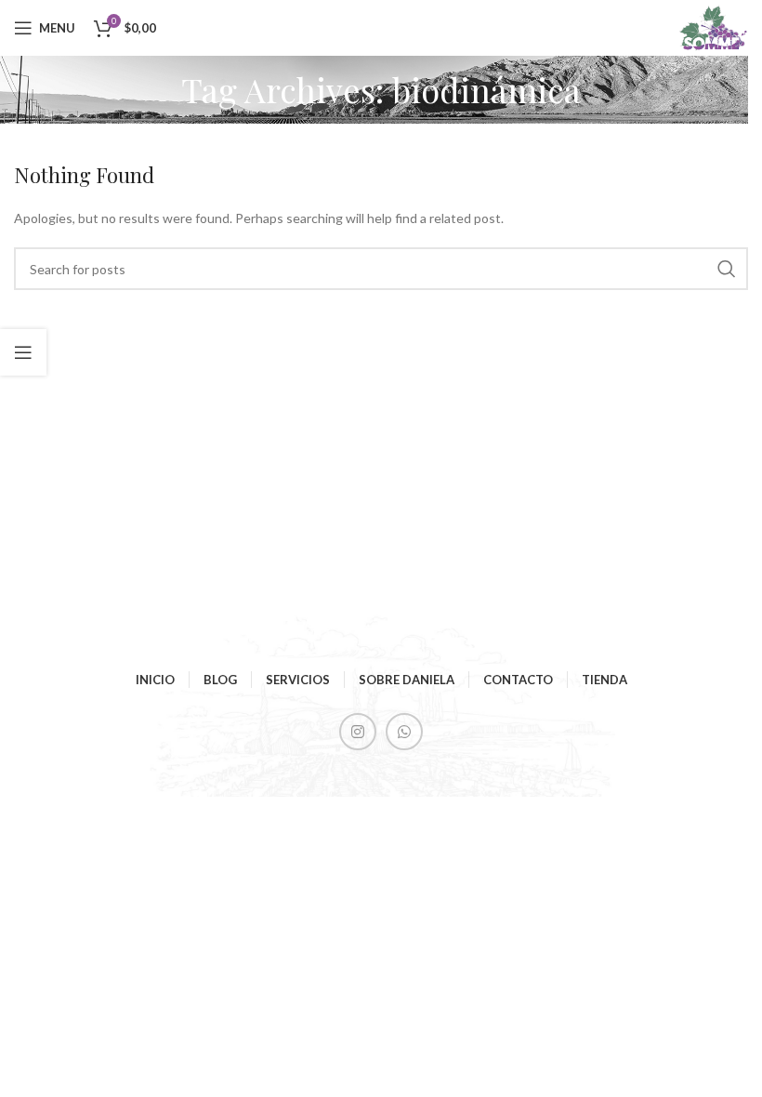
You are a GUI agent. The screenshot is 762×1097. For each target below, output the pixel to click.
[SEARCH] (726, 268)
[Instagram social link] (357, 731)
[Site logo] (712, 26)
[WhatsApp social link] (404, 731)
